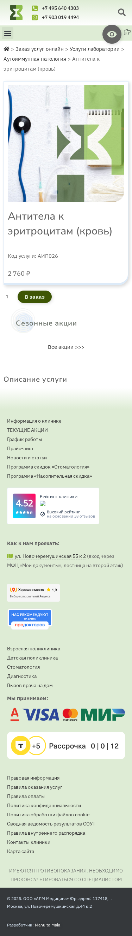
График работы (24, 439)
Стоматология (23, 667)
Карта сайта (20, 851)
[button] (121, 12)
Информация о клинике (34, 421)
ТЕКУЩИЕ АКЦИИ (27, 430)
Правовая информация (33, 778)
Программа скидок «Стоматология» (48, 467)
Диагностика (22, 676)
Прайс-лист (20, 448)
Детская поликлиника (32, 658)
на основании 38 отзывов (71, 516)
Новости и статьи (27, 457)
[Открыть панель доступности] (111, 34)
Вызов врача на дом (30, 685)
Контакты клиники (28, 842)
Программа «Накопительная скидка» (49, 476)
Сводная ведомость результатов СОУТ (51, 824)
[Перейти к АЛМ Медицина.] (7, 49)
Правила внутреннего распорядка (46, 833)
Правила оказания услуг (34, 787)
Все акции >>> (66, 347)
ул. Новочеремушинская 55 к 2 (49, 556)
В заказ (35, 296)
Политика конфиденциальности (44, 805)
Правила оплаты (26, 796)
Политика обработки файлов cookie (48, 814)
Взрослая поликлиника (33, 648)
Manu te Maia (47, 925)
